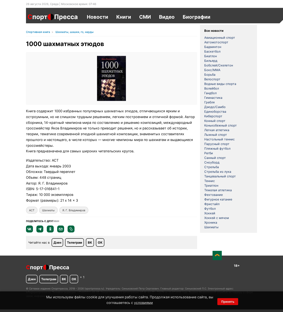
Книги (123, 17)
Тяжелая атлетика (218, 190)
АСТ (31, 210)
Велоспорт (212, 79)
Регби (208, 153)
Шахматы (48, 210)
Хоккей (209, 213)
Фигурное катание (218, 199)
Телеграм (74, 242)
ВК (90, 242)
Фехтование (213, 195)
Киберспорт (213, 116)
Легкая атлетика (216, 130)
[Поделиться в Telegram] (39, 231)
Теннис (209, 181)
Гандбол (210, 93)
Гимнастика (213, 98)
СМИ (145, 17)
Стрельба (211, 167)
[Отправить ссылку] (71, 231)
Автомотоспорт (216, 42)
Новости (97, 17)
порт (37, 17)
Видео (167, 17)
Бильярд (210, 61)
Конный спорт (214, 121)
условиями (143, 303)
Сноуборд (211, 162)
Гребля (209, 102)
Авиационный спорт (219, 37)
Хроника (210, 222)
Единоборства (215, 111)
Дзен (57, 242)
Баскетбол (212, 51)
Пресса (66, 17)
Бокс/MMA (212, 70)
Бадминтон (212, 47)
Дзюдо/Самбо (215, 107)
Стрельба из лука (217, 172)
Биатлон (210, 56)
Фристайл (211, 204)
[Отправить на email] (60, 231)
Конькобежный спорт (220, 125)
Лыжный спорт (215, 135)
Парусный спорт (216, 144)
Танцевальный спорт (220, 176)
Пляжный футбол (217, 148)
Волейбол (211, 88)
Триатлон (211, 185)
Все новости (214, 31)
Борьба (209, 74)
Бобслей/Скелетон (218, 65)
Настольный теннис (219, 139)
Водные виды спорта (220, 84)
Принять (227, 302)
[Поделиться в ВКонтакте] (29, 231)
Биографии (196, 17)
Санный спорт (215, 158)
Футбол (210, 209)
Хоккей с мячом (216, 218)
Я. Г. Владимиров (73, 210)
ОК (100, 242)
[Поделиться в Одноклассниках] (50, 231)
